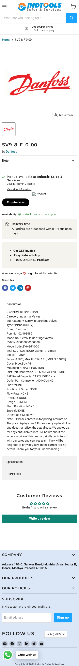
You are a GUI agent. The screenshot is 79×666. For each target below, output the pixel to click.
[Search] (71, 18)
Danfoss (11, 151)
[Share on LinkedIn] (20, 288)
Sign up (63, 617)
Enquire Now (16, 202)
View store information (19, 189)
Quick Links (13, 474)
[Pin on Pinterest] (28, 288)
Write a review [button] (39, 518)
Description (14, 304)
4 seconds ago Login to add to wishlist (30, 273)
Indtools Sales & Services (49, 664)
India (54, 634)
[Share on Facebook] (5, 288)
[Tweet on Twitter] (13, 288)
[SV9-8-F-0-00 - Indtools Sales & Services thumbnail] (8, 129)
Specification (14, 461)
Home (6, 40)
